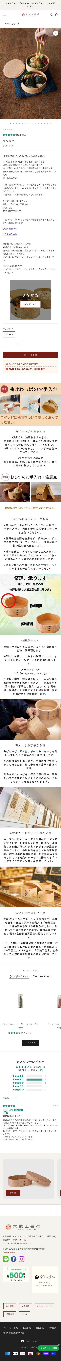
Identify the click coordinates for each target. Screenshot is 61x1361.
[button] (9, 135)
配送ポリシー (28, 1328)
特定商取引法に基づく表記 (13, 1333)
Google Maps (9, 1252)
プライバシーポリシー (11, 1328)
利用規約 (52, 1328)
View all (30, 1042)
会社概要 (10, 1306)
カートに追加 (30, 355)
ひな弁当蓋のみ (10, 228)
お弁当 (13, 1192)
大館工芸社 (8, 129)
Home (7, 23)
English (24, 1314)
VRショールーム (44, 1306)
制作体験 (25, 1306)
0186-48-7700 (19, 1240)
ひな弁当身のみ (10, 234)
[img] (9, 1106)
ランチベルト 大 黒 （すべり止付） (21, 1024)
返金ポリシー (41, 1328)
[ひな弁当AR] (30, 300)
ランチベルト (19, 976)
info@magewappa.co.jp (21, 1243)
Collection (42, 976)
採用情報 (10, 1314)
